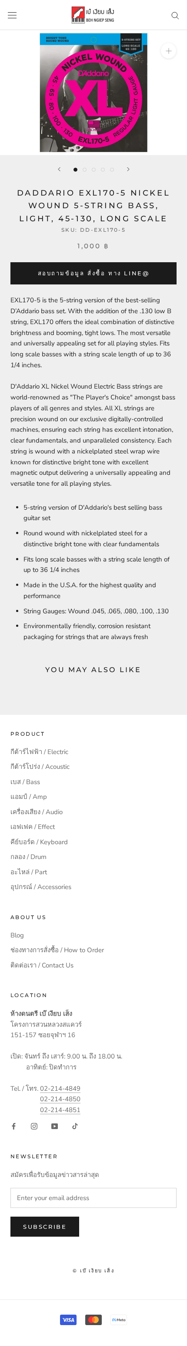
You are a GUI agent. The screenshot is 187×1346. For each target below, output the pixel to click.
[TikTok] (75, 1125)
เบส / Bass (25, 782)
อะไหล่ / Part (28, 872)
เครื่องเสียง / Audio (36, 812)
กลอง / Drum (28, 856)
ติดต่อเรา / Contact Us (41, 965)
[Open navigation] (12, 15)
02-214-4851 (60, 1110)
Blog (17, 935)
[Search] (175, 15)
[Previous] (59, 169)
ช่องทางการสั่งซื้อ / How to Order (57, 950)
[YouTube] (54, 1125)
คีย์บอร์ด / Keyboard (39, 842)
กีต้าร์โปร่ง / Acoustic (40, 766)
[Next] (128, 169)
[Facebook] (13, 1125)
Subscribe (45, 1226)
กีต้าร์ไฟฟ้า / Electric (39, 751)
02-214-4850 (60, 1099)
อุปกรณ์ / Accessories (40, 887)
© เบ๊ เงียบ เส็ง (93, 1271)
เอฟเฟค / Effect (32, 826)
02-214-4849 (60, 1088)
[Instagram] (34, 1125)
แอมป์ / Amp (28, 796)
